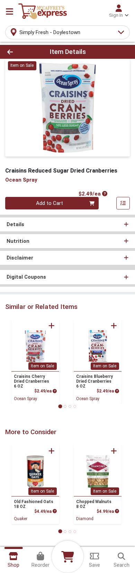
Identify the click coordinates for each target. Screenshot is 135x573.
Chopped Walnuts (93, 504)
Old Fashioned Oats (33, 504)
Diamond (84, 518)
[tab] (60, 406)
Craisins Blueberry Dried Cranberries (94, 381)
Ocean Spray (25, 398)
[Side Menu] (9, 11)
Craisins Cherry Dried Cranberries (31, 381)
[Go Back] (20, 52)
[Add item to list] (123, 203)
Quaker (20, 518)
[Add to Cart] (51, 325)
